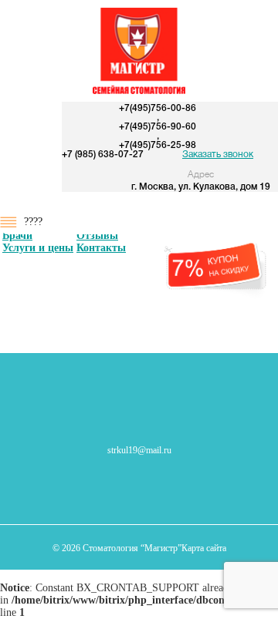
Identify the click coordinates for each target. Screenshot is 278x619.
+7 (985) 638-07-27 (103, 154)
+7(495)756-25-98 (157, 145)
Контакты (101, 248)
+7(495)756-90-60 (157, 127)
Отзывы (97, 235)
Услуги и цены (37, 248)
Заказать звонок (217, 154)
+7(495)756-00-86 (157, 108)
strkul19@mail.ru (139, 450)
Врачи (17, 235)
